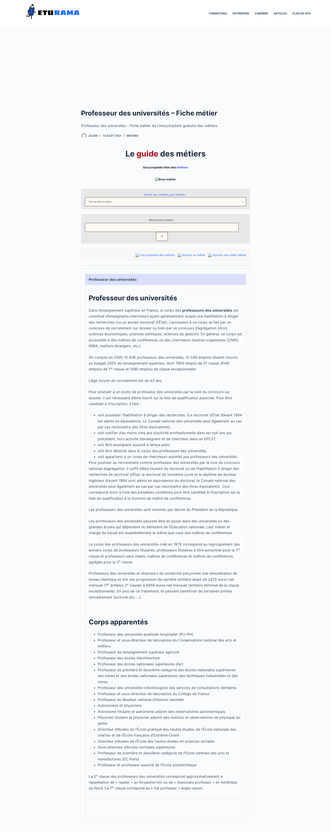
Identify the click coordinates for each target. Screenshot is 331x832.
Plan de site (301, 13)
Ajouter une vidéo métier (229, 255)
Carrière (261, 13)
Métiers (132, 135)
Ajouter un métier (194, 255)
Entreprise (241, 13)
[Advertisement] (165, 74)
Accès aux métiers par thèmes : (165, 194)
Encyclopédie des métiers (157, 255)
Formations (218, 13)
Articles (280, 13)
